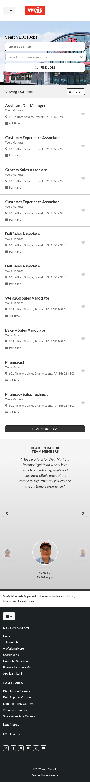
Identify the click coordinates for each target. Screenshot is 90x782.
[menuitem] (45, 691)
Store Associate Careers (19, 716)
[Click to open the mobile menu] (9, 10)
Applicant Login (13, 673)
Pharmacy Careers (15, 710)
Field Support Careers (17, 697)
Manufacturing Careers (18, 703)
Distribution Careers (16, 691)
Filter (77, 91)
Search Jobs (11, 654)
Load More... (11, 724)
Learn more (26, 601)
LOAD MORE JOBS (45, 429)
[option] (45, 472)
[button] (45, 57)
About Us (10, 642)
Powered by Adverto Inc (45, 775)
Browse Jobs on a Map (17, 667)
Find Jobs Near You (15, 661)
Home (7, 636)
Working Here (13, 648)
